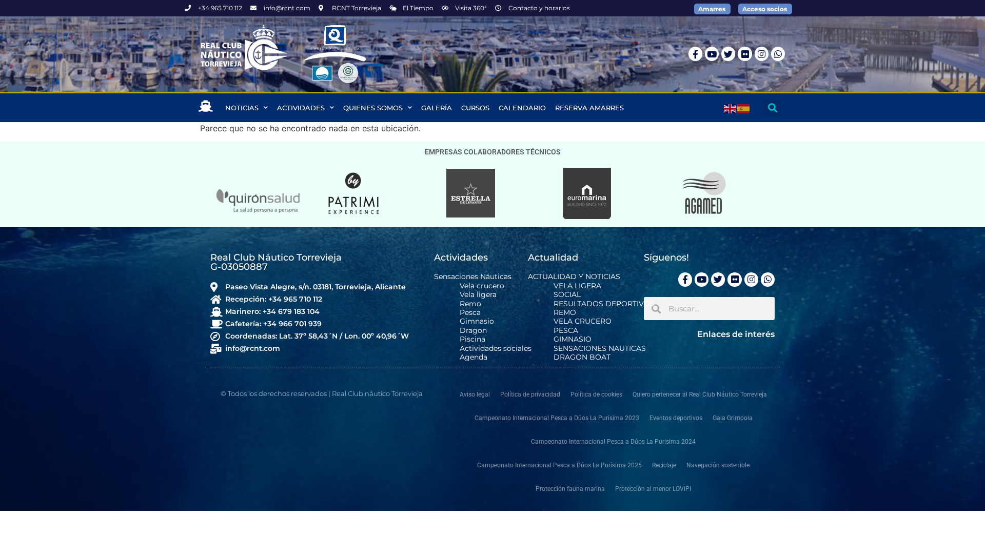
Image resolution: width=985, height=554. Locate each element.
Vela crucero (482, 286)
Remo (470, 304)
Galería (436, 108)
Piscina (472, 339)
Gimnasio (477, 321)
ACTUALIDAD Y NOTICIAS (574, 276)
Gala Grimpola (733, 418)
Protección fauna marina (570, 488)
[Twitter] (728, 54)
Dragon (473, 330)
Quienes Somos (373, 108)
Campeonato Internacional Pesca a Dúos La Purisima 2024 (613, 441)
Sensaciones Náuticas (472, 276)
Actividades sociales (495, 348)
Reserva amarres (589, 108)
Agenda (473, 357)
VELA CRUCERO (583, 321)
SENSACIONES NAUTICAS (600, 348)
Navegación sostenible (718, 465)
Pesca (470, 312)
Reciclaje (664, 465)
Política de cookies (596, 394)
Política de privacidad (530, 394)
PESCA (566, 330)
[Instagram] (762, 54)
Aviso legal (475, 394)
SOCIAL (567, 294)
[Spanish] (744, 108)
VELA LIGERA (577, 286)
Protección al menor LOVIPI (653, 488)
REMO (565, 312)
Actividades (301, 108)
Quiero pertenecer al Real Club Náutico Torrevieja (700, 394)
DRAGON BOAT (582, 357)
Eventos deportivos (675, 418)
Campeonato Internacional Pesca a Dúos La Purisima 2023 (557, 418)
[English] (730, 108)
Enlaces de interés (736, 334)
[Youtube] (712, 54)
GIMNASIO (573, 339)
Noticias (242, 108)
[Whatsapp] (778, 54)
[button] (772, 108)
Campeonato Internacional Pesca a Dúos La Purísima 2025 (559, 465)
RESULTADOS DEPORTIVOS (604, 304)
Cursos (475, 108)
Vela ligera (478, 294)
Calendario (522, 108)
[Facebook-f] (695, 54)
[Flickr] (745, 54)
